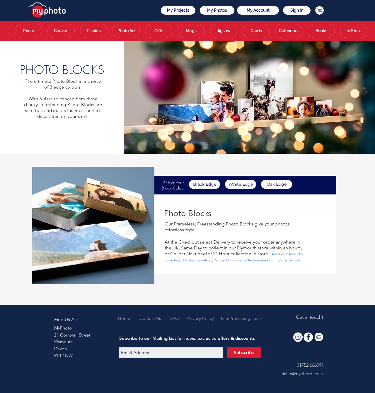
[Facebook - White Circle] (308, 337)
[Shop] (319, 10)
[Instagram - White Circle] (298, 337)
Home (125, 318)
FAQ (174, 318)
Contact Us (150, 318)
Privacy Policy (200, 318)
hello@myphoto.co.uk (303, 373)
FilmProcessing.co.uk (241, 318)
